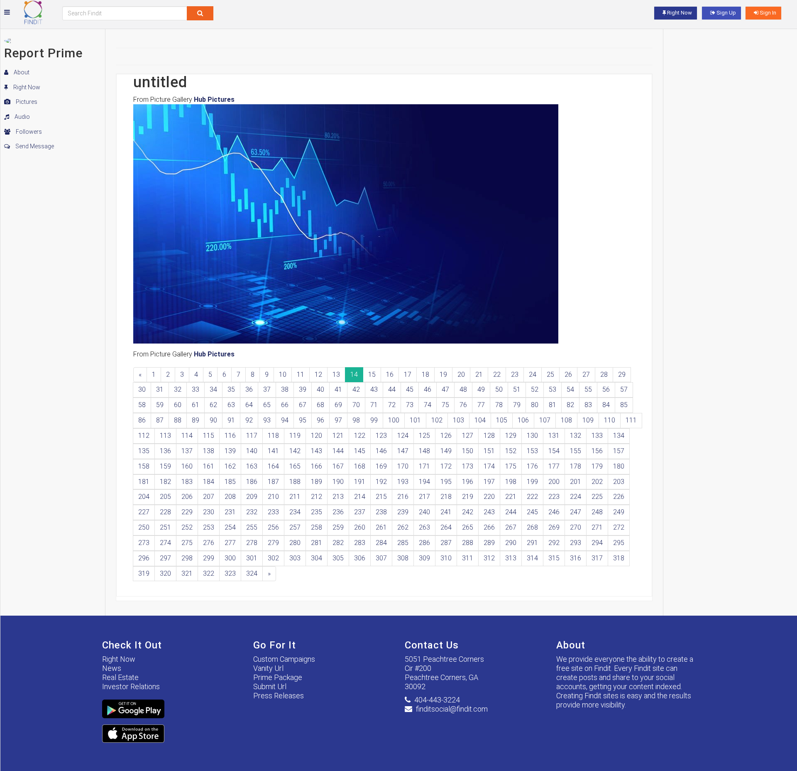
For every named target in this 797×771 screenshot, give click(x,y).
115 (208, 436)
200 (554, 482)
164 (273, 466)
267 (510, 527)
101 (415, 420)
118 (273, 436)
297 (165, 558)
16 (390, 374)
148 (424, 451)
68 (320, 405)
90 (213, 420)
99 (374, 420)
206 (187, 497)
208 (230, 497)
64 (249, 405)
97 (338, 420)
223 (554, 497)
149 (446, 451)
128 (489, 436)
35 (231, 389)
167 (338, 466)
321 (187, 573)
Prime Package (277, 677)
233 (273, 512)
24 (532, 374)
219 (467, 497)
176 (532, 466)
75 (445, 405)
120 (316, 436)
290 (510, 543)
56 (606, 389)
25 (550, 374)
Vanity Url (268, 668)
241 (446, 512)
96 (320, 420)
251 (165, 527)
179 (597, 466)
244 (510, 512)
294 (597, 543)
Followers (28, 131)
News (111, 668)
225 (597, 497)
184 (208, 482)
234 (295, 512)
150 (467, 451)
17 (407, 374)
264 (446, 527)
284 (381, 543)
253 (208, 527)
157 (618, 451)
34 (213, 389)
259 (338, 527)
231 (230, 512)
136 (165, 451)
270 (575, 527)
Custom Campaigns (284, 659)
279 (273, 543)
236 (338, 512)
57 (624, 389)
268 (532, 527)
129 (510, 436)
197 (489, 482)
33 (195, 389)
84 (606, 405)
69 (338, 405)
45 (409, 389)
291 (532, 543)
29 (622, 374)
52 (534, 389)
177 (554, 466)
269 (554, 527)
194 (424, 482)
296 (143, 558)
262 (402, 527)
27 (586, 374)
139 (230, 451)
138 (208, 451)
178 (575, 466)
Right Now (26, 87)
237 (359, 512)
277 (230, 543)
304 (316, 558)
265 (467, 527)
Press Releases (278, 695)
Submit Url (269, 686)
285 (402, 543)
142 (295, 451)
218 (446, 497)
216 (402, 497)
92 (249, 420)
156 (597, 451)
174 (489, 466)
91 (231, 420)
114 (187, 436)
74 (427, 405)
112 (143, 436)
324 (251, 573)
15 (372, 374)
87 (160, 420)
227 (143, 512)
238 (381, 512)
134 (618, 436)
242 (467, 512)
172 (446, 466)
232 (251, 512)
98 (356, 420)
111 (631, 420)
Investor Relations (131, 686)
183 (187, 482)
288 (467, 543)
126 (446, 436)
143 (316, 451)
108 (566, 420)
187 (273, 482)
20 (461, 374)
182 (165, 482)
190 (338, 482)
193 (402, 482)
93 (267, 420)
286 (424, 543)
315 (554, 558)
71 (374, 405)
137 (187, 451)
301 (251, 558)
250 (143, 527)
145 (359, 451)
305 (338, 558)
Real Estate (120, 677)
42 (356, 389)
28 (604, 374)
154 (554, 451)
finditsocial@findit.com (452, 709)
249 (618, 512)
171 (424, 466)
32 (177, 389)
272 (618, 527)
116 (230, 436)
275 (187, 543)
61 (195, 405)
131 (554, 436)
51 (517, 389)
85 (624, 405)
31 (160, 389)
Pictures (26, 101)
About (20, 72)
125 (424, 436)
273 (143, 543)
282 (338, 543)
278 (251, 543)
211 (295, 497)
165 (295, 466)
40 (320, 389)
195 (446, 482)
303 (295, 558)
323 (230, 573)
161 (208, 466)
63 (231, 405)
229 (187, 512)
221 (510, 497)
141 (273, 451)
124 (402, 436)
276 (208, 543)
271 (597, 527)
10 (282, 374)
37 (267, 389)
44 (392, 389)
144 (338, 451)
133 (597, 436)
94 (284, 420)
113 (165, 436)
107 (544, 420)
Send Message (34, 146)
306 (359, 558)
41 (338, 389)
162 (230, 466)
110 (609, 420)
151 (489, 451)
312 (489, 558)
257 (295, 527)
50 (499, 389)
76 (463, 405)
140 (251, 451)
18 (425, 374)
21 (479, 374)
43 (374, 389)
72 (392, 405)
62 (213, 405)
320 (165, 573)
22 (497, 374)
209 (251, 497)
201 (575, 482)
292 (554, 543)
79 (517, 405)
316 (575, 558)
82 (570, 405)
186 (251, 482)
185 (230, 482)
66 (284, 405)
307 (381, 558)
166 (316, 466)
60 (177, 405)
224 (575, 497)
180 (618, 466)
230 (208, 512)
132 (575, 436)
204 (143, 497)
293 (575, 543)
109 (588, 420)
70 (356, 405)
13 (336, 374)
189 (316, 482)
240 (424, 512)
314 (532, 558)
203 (618, 482)
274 (165, 543)
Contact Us (432, 645)
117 (251, 436)
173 (467, 466)
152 (510, 451)
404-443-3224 (437, 699)
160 (187, 466)
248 (597, 512)
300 (230, 558)
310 (446, 558)
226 (618, 497)
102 (437, 420)
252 (187, 527)
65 (267, 405)
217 (424, 497)
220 (489, 497)
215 (381, 497)
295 (618, 543)
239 (402, 512)
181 (143, 482)
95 (302, 420)
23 (514, 374)
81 (552, 405)
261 (381, 527)
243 (489, 512)
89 (195, 420)
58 (142, 405)
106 (523, 420)
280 (295, 543)
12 (318, 374)
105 (501, 420)
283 (359, 543)
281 (316, 543)
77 (481, 405)
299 (208, 558)
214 (359, 497)
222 (532, 497)
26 (568, 374)
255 (251, 527)
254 (230, 527)
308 (402, 558)
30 (142, 389)
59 (160, 405)
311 (467, 558)
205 (165, 497)
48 (463, 389)
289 (489, 543)
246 (554, 512)
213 (338, 497)
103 (458, 420)
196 (467, 482)
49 (481, 389)
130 (532, 436)
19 (443, 374)
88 (177, 420)
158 (143, 466)
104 (480, 420)
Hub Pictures (214, 99)
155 (575, 451)
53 (552, 389)
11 (300, 374)
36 (249, 389)
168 (359, 466)
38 (284, 389)
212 (316, 497)
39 (302, 389)
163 (251, 466)
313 (510, 558)
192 (381, 482)
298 (187, 558)
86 (142, 420)
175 (510, 466)
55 (588, 389)
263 (424, 527)
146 (381, 451)
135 (143, 451)
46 (427, 389)
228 (165, 512)
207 (208, 497)
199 (532, 482)
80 (534, 405)
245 (532, 512)
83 (588, 405)
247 (575, 512)
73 (409, 405)
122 (359, 436)
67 (302, 405)
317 (597, 558)
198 (510, 482)
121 (338, 436)
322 (208, 573)
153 (532, 451)
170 (402, 466)
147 (402, 451)
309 (424, 558)
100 (393, 420)
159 (165, 466)
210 (273, 497)
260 (359, 527)
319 (143, 573)
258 (316, 527)
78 (499, 405)
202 (597, 482)
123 (381, 436)
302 (273, 558)
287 (446, 543)
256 (273, 527)
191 (359, 482)
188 (295, 482)
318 (618, 558)
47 (445, 389)
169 (381, 466)
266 (489, 527)
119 (295, 436)
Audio (21, 116)
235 (316, 512)
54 (570, 389)
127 (467, 436)
